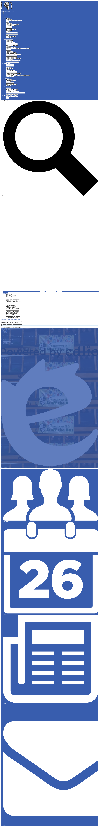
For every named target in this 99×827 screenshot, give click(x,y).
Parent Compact (9, 51)
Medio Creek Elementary (11, 302)
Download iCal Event (17, 324)
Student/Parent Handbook (11, 57)
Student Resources (10, 64)
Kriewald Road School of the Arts (13, 301)
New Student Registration (11, 90)
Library (7, 35)
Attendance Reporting (10, 42)
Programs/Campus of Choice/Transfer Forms (15, 92)
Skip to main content (5, 1)
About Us (8, 18)
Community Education (11, 80)
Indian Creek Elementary (11, 300)
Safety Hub (8, 67)
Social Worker (9, 28)
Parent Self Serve (9, 41)
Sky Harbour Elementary (11, 304)
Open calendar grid (16, 327)
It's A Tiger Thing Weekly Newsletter (14, 20)
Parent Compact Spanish (11, 52)
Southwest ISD (9, 294)
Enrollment (8, 46)
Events (2, 325)
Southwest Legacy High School (13, 316)
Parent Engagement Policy (11, 53)
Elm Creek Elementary (11, 297)
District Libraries (9, 68)
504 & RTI (8, 81)
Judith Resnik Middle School (12, 312)
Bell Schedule (9, 30)
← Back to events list (6, 327)
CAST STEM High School (12, 317)
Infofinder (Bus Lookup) (11, 47)
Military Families (9, 59)
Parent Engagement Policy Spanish (13, 54)
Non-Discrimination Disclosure (9, 339)
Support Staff (9, 23)
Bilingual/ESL (9, 79)
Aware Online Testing (10, 70)
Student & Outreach (10, 83)
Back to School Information (12, 94)
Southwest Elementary (11, 305)
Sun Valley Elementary (11, 307)
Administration (9, 19)
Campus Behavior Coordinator (12, 24)
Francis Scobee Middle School (12, 311)
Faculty (7, 22)
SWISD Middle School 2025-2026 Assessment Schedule (18, 48)
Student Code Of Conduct (11, 56)
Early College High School (11, 84)
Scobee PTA (8, 37)
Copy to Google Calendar (6, 324)
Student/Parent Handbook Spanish (13, 58)
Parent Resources (9, 40)
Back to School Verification (12, 89)
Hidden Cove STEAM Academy (13, 299)
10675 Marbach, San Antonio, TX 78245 (9, 336)
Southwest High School (11, 314)
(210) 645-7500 (25, 336)
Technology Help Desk (11, 36)
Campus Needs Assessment (12, 34)
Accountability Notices (11, 29)
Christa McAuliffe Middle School (13, 308)
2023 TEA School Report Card (12, 62)
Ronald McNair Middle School (12, 310)
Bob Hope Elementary (11, 296)
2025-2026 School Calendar (12, 96)
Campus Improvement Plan (12, 32)
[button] (6, 17)
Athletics (8, 31)
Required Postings (7, 341)
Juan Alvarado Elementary (11, 313)
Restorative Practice (10, 76)
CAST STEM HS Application (12, 91)
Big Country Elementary (11, 295)
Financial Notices (7, 342)
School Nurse (9, 26)
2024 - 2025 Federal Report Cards (13, 60)
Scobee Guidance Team (11, 25)
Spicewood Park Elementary (12, 306)
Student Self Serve (10, 65)
